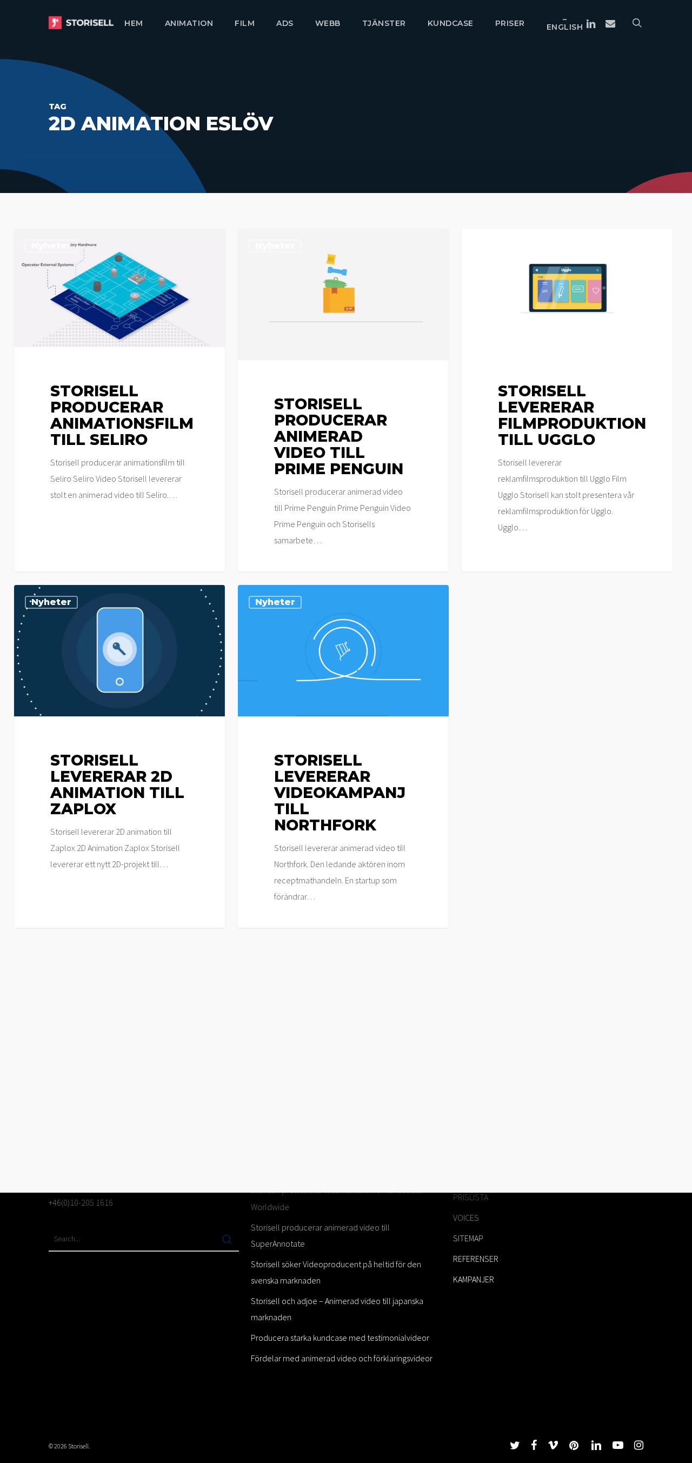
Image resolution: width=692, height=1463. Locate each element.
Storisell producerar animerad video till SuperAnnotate (320, 1235)
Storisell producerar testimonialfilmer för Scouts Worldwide (336, 1198)
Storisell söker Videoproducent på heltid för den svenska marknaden (336, 1272)
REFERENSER (475, 1258)
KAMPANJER (473, 1279)
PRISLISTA (470, 1197)
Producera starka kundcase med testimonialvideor (340, 1337)
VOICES (466, 1217)
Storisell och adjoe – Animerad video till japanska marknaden (337, 1308)
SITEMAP (468, 1238)
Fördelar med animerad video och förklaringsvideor (341, 1358)
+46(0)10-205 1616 (81, 1202)
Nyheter (51, 246)
